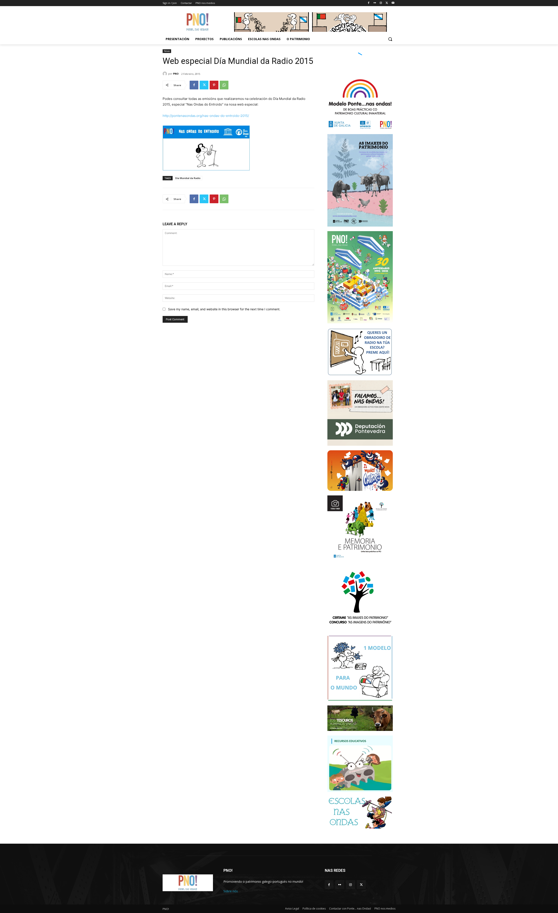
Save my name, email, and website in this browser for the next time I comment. (224, 309)
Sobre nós (230, 891)
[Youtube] (392, 3)
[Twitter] (386, 3)
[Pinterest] (214, 85)
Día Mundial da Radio (188, 178)
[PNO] (165, 74)
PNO (176, 73)
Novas (167, 51)
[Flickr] (374, 3)
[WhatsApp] (224, 85)
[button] (390, 39)
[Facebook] (368, 3)
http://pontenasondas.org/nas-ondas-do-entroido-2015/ (206, 116)
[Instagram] (380, 3)
